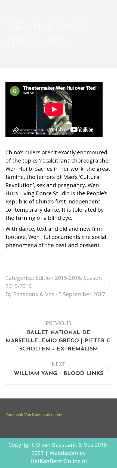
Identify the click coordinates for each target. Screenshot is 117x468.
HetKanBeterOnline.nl (58, 461)
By (29, 294)
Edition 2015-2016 (58, 277)
